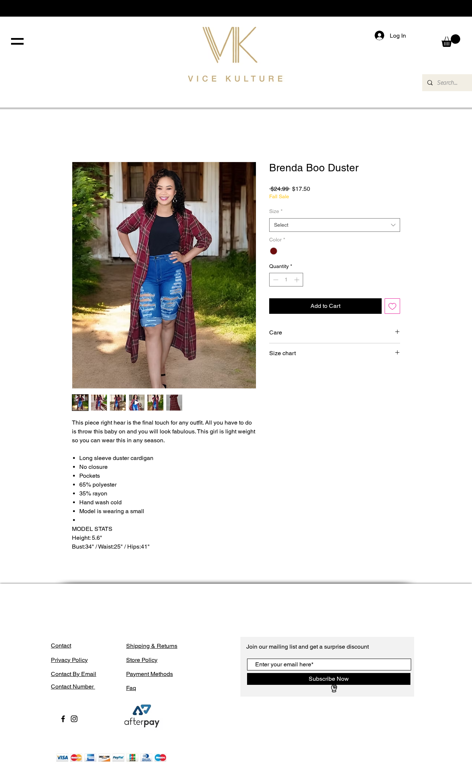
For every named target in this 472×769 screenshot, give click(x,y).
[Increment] (297, 300)
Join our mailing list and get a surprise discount (307, 733)
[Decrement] (275, 300)
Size (275, 232)
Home (80, 135)
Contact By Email (73, 761)
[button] (17, 41)
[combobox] (334, 245)
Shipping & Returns (151, 733)
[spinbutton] (286, 300)
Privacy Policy (69, 747)
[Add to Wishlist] (392, 326)
